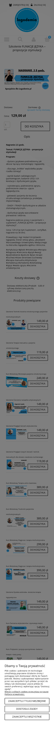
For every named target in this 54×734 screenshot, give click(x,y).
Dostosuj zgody (27, 709)
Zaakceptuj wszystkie (27, 716)
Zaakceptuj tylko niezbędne (27, 701)
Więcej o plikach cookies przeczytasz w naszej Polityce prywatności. (27, 693)
